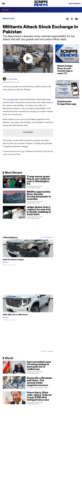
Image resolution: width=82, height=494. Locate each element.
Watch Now (74, 4)
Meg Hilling (13, 79)
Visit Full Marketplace (46, 237)
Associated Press (12, 99)
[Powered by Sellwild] (50, 351)
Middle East (9, 19)
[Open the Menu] (3, 3)
